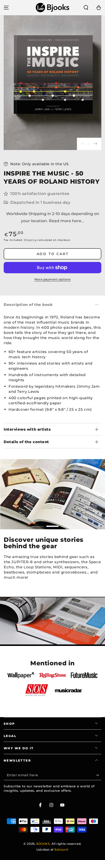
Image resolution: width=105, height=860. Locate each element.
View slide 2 (52, 524)
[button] (86, 7)
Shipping (30, 240)
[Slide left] (83, 144)
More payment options (52, 279)
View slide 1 (38, 524)
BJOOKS (43, 844)
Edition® (61, 849)
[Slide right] (95, 144)
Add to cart (53, 254)
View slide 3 (67, 524)
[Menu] (6, 7)
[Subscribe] (98, 775)
